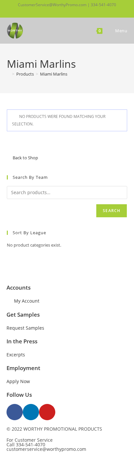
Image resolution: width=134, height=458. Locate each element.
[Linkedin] (31, 412)
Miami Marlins (53, 74)
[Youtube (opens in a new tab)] (70, 11)
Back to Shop (25, 158)
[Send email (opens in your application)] (78, 11)
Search (111, 210)
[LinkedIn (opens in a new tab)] (62, 11)
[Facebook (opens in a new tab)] (55, 11)
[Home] (8, 74)
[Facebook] (15, 412)
